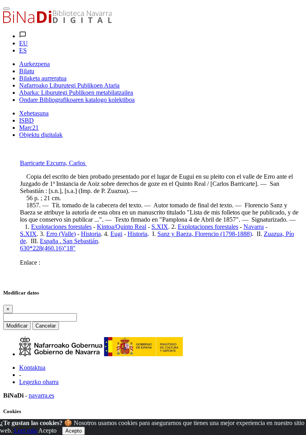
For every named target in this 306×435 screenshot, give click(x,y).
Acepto (47, 430)
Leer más (25, 430)
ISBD (26, 120)
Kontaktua (32, 367)
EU (23, 43)
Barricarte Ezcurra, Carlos (53, 163)
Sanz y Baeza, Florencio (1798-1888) (204, 233)
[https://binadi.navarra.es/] (57, 21)
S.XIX (159, 226)
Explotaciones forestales (61, 226)
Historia (91, 233)
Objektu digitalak (41, 134)
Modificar (16, 326)
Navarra (253, 226)
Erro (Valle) (61, 233)
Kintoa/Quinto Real (121, 226)
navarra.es (41, 395)
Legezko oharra (39, 381)
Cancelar (45, 326)
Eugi (116, 233)
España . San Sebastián (69, 241)
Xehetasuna (34, 113)
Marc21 (29, 127)
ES (23, 50)
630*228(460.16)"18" (48, 248)
